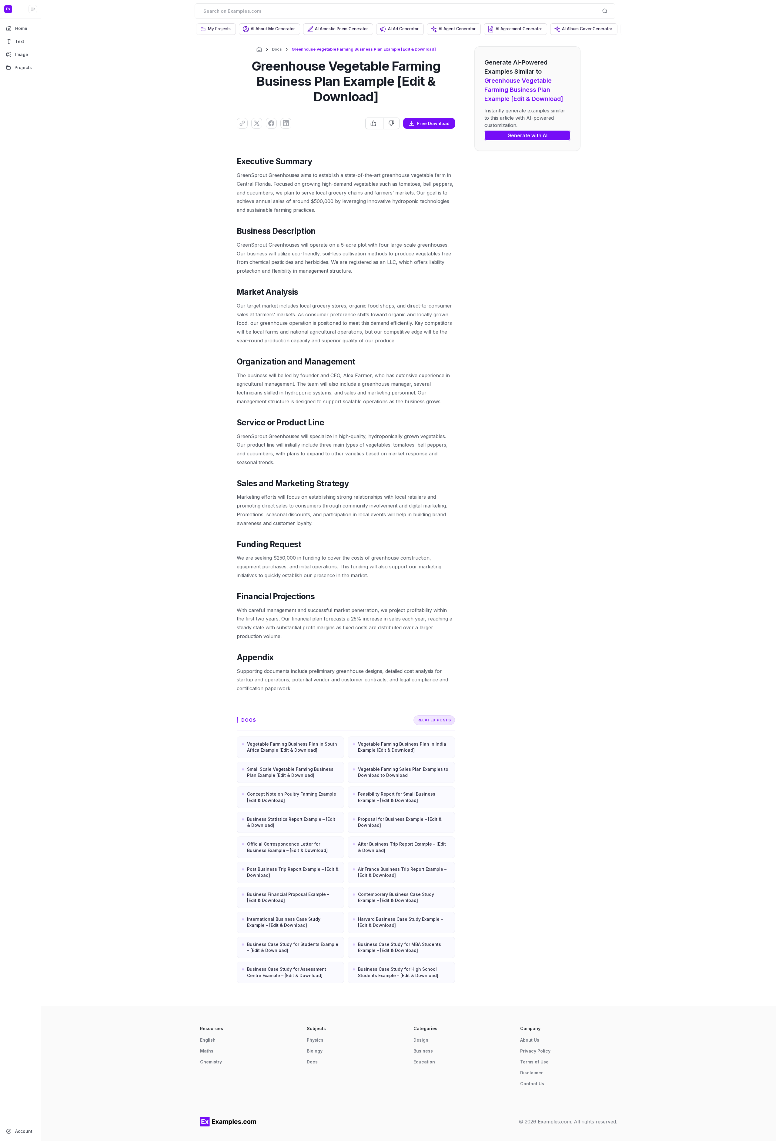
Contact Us (532, 1083)
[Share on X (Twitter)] (256, 123)
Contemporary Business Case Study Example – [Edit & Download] (396, 897)
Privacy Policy (535, 1050)
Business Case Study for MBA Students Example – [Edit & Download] (399, 947)
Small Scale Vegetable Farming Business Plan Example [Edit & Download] (290, 772)
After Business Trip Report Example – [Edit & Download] (402, 847)
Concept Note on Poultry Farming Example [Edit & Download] (291, 797)
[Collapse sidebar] (32, 9)
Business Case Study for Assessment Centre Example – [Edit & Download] (286, 972)
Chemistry (211, 1061)
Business (423, 1050)
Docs (277, 49)
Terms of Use (534, 1061)
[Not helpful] (391, 123)
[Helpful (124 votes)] (374, 123)
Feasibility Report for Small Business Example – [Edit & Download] (396, 797)
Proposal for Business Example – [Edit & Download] (400, 822)
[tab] (216, 29)
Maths (206, 1050)
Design (420, 1040)
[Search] (604, 10)
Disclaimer (531, 1072)
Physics (315, 1040)
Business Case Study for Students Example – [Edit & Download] (292, 947)
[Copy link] (242, 123)
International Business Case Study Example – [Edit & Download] (283, 922)
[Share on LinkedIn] (285, 123)
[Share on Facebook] (271, 123)
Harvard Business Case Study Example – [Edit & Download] (400, 922)
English (208, 1040)
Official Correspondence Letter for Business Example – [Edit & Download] (287, 847)
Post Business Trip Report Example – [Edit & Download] (293, 872)
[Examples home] (228, 1121)
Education (424, 1061)
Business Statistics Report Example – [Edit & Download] (291, 822)
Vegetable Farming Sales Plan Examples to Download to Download (403, 772)
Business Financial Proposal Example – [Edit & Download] (288, 897)
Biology (315, 1050)
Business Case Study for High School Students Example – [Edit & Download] (398, 972)
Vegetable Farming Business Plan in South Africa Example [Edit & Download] (292, 747)
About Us (529, 1040)
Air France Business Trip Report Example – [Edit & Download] (402, 872)
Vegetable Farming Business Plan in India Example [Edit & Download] (402, 747)
